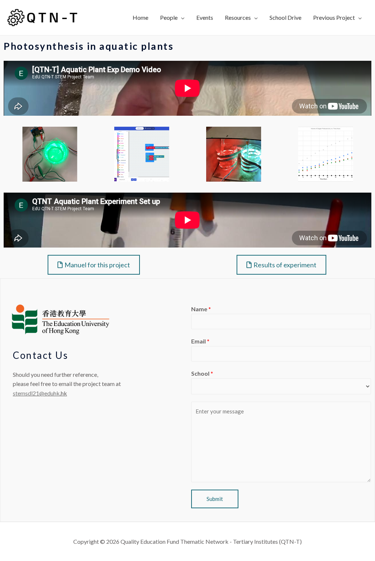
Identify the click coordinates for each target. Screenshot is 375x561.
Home (140, 17)
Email (200, 341)
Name (201, 308)
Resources (238, 17)
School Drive (285, 17)
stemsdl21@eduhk (36, 393)
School (202, 373)
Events (204, 17)
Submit (215, 498)
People (169, 17)
